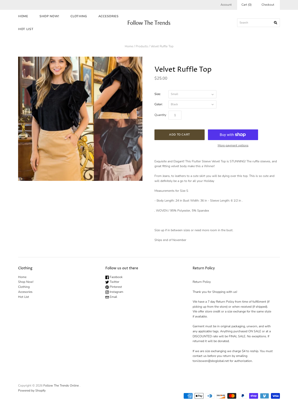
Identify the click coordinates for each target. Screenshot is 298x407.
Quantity (160, 115)
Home (23, 16)
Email (113, 297)
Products (142, 46)
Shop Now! (49, 16)
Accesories (108, 16)
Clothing (78, 16)
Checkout (268, 5)
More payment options (233, 145)
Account (226, 5)
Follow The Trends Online (61, 385)
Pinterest (115, 287)
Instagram (116, 292)
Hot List (26, 29)
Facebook (116, 277)
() (246, 5)
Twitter (114, 282)
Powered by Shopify (32, 390)
